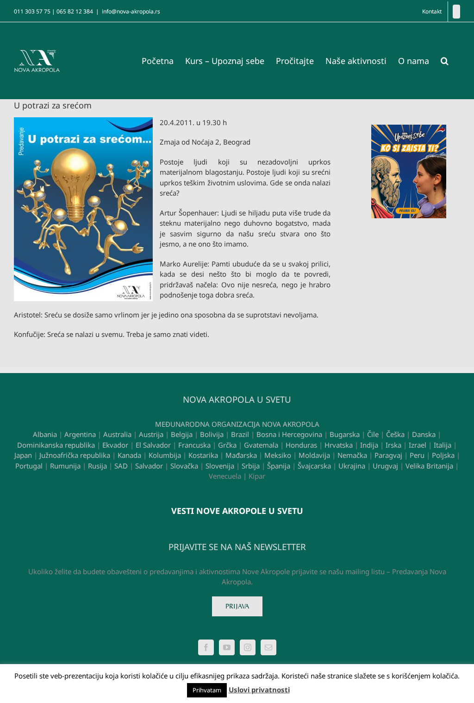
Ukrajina (351, 465)
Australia (117, 434)
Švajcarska (314, 465)
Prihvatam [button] (207, 690)
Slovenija (220, 465)
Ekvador (115, 445)
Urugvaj (385, 465)
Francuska (194, 445)
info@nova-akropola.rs (131, 11)
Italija (442, 445)
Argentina (80, 434)
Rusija (97, 465)
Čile (373, 434)
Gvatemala (261, 445)
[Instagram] (248, 647)
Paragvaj (388, 455)
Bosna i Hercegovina (289, 434)
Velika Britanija (429, 465)
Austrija (151, 434)
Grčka (227, 445)
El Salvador (153, 445)
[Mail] (268, 647)
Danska (424, 434)
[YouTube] (227, 647)
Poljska (443, 455)
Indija (369, 445)
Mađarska (241, 455)
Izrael (417, 445)
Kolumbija (165, 455)
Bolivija (212, 434)
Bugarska (345, 434)
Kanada (129, 455)
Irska (393, 445)
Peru (417, 455)
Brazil (240, 434)
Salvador (149, 465)
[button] (445, 60)
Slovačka (184, 465)
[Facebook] (456, 12)
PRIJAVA (237, 606)
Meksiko (277, 455)
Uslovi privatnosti (259, 689)
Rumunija (65, 465)
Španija (278, 465)
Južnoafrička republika (74, 455)
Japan (23, 455)
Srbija (251, 465)
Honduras (301, 445)
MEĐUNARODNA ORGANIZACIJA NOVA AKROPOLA (237, 424)
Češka (395, 434)
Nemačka (352, 455)
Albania (45, 434)
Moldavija (314, 455)
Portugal (29, 465)
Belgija (182, 434)
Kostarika (203, 455)
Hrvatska (338, 445)
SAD (121, 465)
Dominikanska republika (56, 445)
